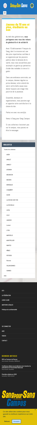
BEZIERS (9, 180)
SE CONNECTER (6, 326)
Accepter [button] (16, 421)
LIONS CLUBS (5, 300)
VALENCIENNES (11, 266)
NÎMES (8, 250)
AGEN (8, 154)
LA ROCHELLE (10, 205)
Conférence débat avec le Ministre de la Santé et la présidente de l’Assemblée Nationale (16, 366)
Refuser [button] (7, 421)
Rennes (9, 260)
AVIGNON (9, 170)
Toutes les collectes (9, 149)
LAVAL (8, 210)
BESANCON (10, 175)
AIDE (3, 331)
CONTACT (4, 341)
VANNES (9, 271)
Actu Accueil (5, 361)
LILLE (8, 215)
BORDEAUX (10, 185)
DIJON (8, 195)
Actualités (11, 361)
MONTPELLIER (10, 240)
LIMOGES (9, 220)
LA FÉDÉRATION (6, 295)
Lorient (8, 225)
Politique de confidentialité (9, 309)
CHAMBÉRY (10, 190)
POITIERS (9, 255)
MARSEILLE (10, 235)
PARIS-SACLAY (11, 376)
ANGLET (9, 159)
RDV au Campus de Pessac (9, 359)
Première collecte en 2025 (9, 374)
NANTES (9, 245)
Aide (5, 276)
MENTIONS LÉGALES (7, 305)
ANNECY (9, 165)
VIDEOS (4, 336)
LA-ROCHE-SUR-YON (12, 200)
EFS (3, 291)
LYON (8, 230)
